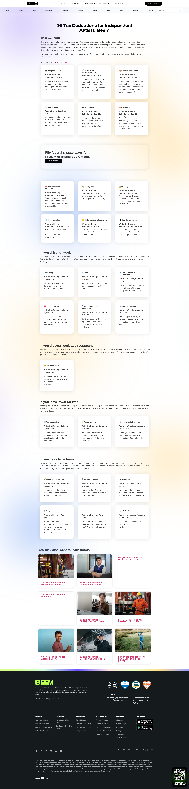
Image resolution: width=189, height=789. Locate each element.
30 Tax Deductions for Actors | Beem (53, 658)
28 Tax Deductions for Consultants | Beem (92, 583)
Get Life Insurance (102, 734)
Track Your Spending (83, 724)
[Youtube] (61, 751)
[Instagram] (46, 751)
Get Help (119, 727)
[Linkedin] (51, 751)
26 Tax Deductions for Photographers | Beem (92, 621)
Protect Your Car (102, 724)
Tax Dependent (63, 62)
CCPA (151, 750)
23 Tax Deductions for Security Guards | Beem (93, 658)
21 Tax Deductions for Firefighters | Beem (130, 621)
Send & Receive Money (43, 727)
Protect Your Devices (103, 727)
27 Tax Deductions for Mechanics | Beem (53, 583)
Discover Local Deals (83, 727)
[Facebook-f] (36, 751)
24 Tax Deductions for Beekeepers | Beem (130, 558)
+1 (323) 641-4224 (115, 700)
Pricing (118, 731)
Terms (103, 771)
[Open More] (152, 10)
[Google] (56, 751)
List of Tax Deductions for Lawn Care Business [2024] (132, 659)
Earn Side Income (82, 720)
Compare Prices (81, 731)
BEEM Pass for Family (42, 731)
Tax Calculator (121, 738)
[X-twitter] (41, 751)
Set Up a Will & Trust (103, 731)
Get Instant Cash (41, 720)
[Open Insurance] (53, 10)
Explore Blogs (121, 724)
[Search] (181, 10)
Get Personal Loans (42, 724)
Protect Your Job (102, 720)
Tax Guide (120, 734)
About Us (119, 720)
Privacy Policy (141, 750)
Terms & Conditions (125, 750)
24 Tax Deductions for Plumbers (53, 595)
